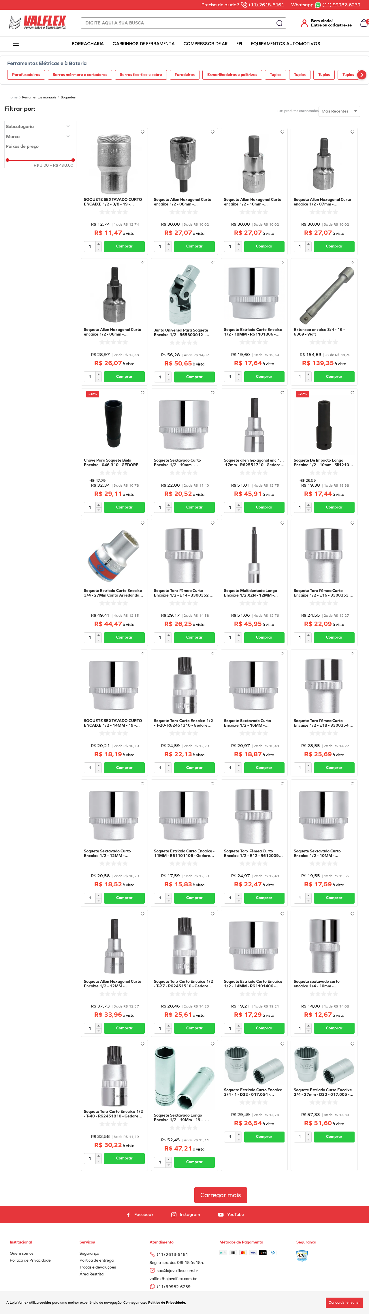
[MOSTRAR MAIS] (220, 1195)
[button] (40, 126)
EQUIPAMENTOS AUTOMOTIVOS (285, 43)
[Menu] (16, 44)
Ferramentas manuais (39, 97)
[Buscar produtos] (279, 23)
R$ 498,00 (61, 165)
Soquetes (68, 97)
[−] (98, 249)
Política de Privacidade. (167, 1302)
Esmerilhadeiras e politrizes (232, 74)
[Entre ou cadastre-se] (323, 23)
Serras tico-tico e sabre (141, 74)
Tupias (275, 74)
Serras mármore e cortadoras (80, 74)
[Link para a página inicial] (13, 97)
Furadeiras (185, 74)
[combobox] (183, 23)
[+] (98, 244)
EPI (239, 43)
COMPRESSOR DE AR (205, 43)
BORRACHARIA (88, 43)
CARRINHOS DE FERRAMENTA (143, 43)
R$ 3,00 (41, 165)
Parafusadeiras (26, 74)
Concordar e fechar (344, 1302)
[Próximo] (361, 74)
